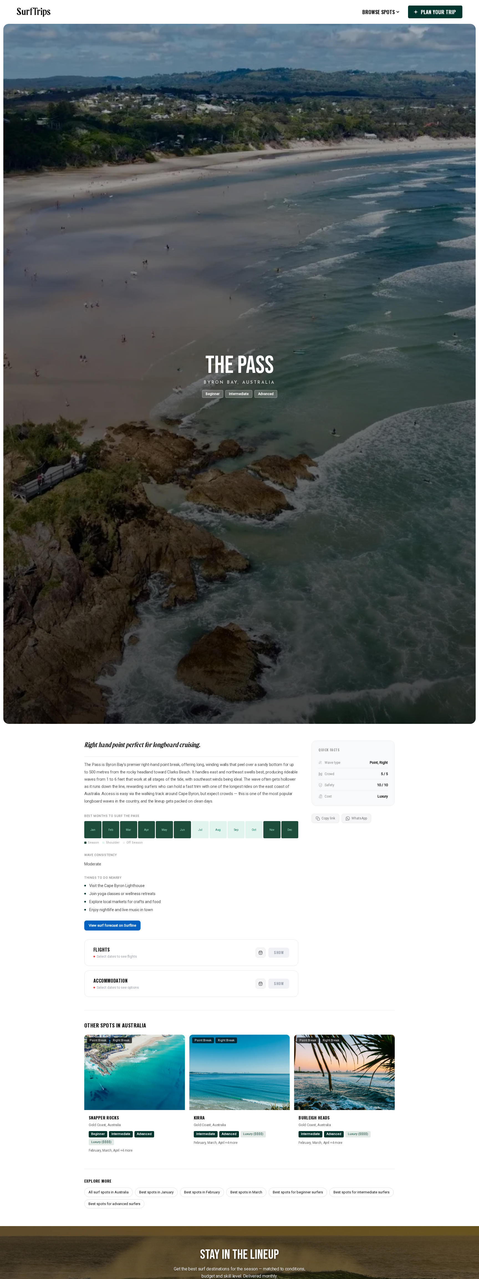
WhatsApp (359, 818)
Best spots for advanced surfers (114, 1204)
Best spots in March (246, 1192)
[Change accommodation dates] (261, 984)
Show (279, 952)
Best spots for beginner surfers (298, 1192)
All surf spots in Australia (108, 1192)
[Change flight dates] (261, 953)
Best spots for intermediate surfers (361, 1192)
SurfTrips (34, 11)
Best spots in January (156, 1192)
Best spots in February (202, 1192)
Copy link (328, 818)
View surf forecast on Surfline (112, 925)
